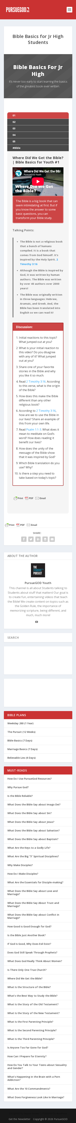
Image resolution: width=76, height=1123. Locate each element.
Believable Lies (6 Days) (21, 757)
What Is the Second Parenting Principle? (32, 1030)
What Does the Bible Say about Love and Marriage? (32, 892)
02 (14, 122)
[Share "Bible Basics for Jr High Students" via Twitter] (30, 539)
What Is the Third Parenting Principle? (30, 1039)
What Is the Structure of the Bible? (29, 987)
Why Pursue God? (18, 787)
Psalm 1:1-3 (33, 429)
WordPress (62, 1113)
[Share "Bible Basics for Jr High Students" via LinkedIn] (38, 539)
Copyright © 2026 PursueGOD (50, 1119)
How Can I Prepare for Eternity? (26, 1056)
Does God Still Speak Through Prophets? (32, 952)
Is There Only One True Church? (26, 970)
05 (14, 141)
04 (14, 135)
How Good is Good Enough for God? (29, 926)
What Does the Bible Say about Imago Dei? (33, 804)
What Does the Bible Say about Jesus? (30, 822)
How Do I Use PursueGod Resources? (29, 778)
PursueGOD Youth (38, 583)
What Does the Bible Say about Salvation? (33, 830)
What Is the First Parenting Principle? (30, 1021)
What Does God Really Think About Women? (34, 961)
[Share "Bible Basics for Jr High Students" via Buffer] (45, 539)
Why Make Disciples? (20, 865)
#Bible (17, 148)
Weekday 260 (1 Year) (20, 723)
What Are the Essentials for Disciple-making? (35, 882)
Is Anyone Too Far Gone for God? (27, 1047)
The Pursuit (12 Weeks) (21, 732)
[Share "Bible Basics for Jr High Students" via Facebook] (23, 539)
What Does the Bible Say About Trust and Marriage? (33, 904)
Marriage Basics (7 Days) (22, 749)
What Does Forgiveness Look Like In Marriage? (35, 1097)
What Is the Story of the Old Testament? (33, 1004)
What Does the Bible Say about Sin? (29, 813)
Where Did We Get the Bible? (24, 978)
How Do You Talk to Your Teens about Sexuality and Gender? (37, 1066)
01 (14, 115)
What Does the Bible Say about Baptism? (32, 839)
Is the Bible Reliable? (20, 796)
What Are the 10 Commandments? (28, 1088)
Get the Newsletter (19, 1119)
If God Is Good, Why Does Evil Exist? (29, 943)
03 (14, 128)
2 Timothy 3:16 (36, 381)
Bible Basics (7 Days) (19, 740)
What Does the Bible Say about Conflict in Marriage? (33, 916)
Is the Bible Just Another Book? (26, 935)
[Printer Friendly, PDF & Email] (30, 498)
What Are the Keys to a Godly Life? (28, 847)
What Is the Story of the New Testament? (33, 1013)
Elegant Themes (31, 1113)
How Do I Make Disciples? (22, 873)
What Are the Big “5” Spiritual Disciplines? (33, 856)
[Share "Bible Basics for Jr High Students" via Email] (52, 539)
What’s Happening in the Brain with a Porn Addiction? (33, 1078)
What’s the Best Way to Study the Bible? (32, 995)
